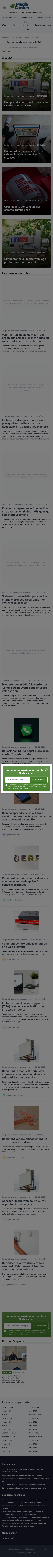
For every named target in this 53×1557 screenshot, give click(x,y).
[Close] (47, 769)
